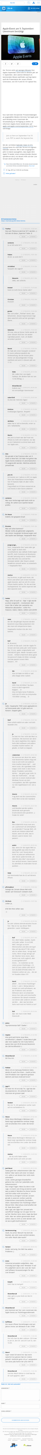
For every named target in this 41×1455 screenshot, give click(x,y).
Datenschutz (23, 1440)
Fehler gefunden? (10, 173)
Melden (23, 236)
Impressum (15, 1440)
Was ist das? (32, 166)
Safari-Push (30, 1440)
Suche (29, 2)
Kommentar (5, 1388)
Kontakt (38, 2)
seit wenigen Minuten (23, 70)
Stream (24, 180)
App (33, 2)
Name (3, 1403)
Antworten (33, 236)
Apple (17, 180)
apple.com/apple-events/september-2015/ (18, 126)
